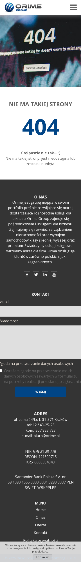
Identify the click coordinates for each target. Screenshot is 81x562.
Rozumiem (43, 557)
